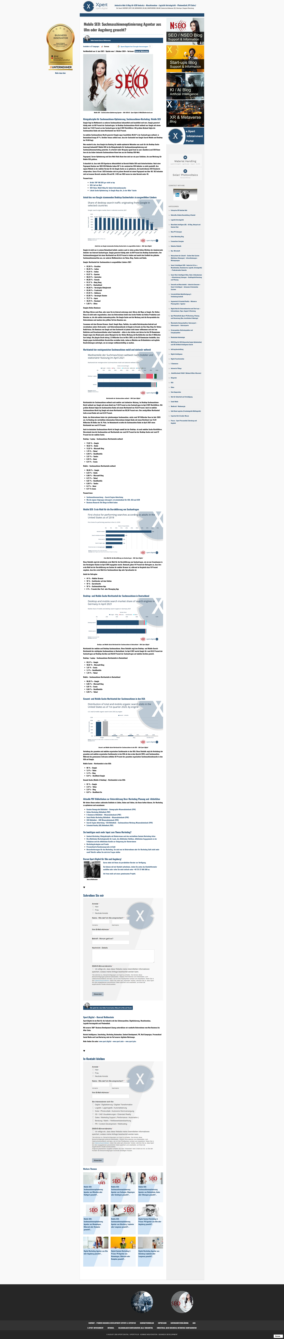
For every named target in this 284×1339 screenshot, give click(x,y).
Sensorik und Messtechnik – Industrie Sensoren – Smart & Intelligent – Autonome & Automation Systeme (186, 286)
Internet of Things (176, 368)
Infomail (110, 1328)
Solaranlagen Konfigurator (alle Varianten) (135, 1328)
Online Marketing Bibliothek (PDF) (98, 812)
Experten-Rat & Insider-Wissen (180, 416)
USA (172, 382)
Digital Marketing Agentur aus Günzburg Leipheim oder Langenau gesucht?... (148, 1253)
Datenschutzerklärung (179, 1323)
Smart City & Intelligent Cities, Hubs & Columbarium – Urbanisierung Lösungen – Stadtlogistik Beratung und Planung (186, 277)
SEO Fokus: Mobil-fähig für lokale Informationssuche (108, 188)
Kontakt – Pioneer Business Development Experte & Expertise (112, 1323)
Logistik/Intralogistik (177, 220)
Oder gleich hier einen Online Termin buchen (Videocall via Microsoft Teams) (111, 1008)
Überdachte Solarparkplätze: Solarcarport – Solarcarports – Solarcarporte (184, 324)
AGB (194, 1323)
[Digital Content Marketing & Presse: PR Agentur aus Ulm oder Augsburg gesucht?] (150, 1215)
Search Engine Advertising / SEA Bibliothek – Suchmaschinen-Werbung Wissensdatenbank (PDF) (120, 822)
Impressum (162, 1323)
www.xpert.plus (131, 1041)
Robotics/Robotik (176, 246)
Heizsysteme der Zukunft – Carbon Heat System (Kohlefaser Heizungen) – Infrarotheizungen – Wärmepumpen (185, 258)
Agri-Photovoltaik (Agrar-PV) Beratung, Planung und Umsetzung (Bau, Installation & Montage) (185, 317)
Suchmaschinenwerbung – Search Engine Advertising (105, 497)
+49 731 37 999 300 (140, 869)
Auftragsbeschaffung (177, 349)
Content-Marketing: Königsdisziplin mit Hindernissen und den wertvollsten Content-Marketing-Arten (121, 836)
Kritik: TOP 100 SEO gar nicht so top (102, 182)
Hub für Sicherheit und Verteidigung (182, 397)
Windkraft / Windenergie (178, 406)
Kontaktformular (147, 1323)
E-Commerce (174, 363)
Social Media (174, 401)
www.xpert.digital (105, 1041)
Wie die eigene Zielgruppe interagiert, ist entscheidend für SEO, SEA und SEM (113, 500)
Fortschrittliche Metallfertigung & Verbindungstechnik (181, 295)
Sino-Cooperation (176, 392)
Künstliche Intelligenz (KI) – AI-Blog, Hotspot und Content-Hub (185, 225)
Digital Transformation (177, 359)
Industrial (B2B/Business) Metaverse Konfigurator (177, 1328)
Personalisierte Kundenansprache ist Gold (101, 847)
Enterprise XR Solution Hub (179, 210)
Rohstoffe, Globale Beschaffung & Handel (183, 215)
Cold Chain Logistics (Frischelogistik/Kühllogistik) (186, 411)
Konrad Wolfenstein (141, 51)
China (172, 387)
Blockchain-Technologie (178, 337)
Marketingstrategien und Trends (98, 844)
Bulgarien (174, 378)
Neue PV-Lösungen (176, 232)
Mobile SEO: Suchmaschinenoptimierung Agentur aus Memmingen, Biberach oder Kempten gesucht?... (93, 1224)
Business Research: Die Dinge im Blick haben (102, 502)
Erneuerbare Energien (177, 241)
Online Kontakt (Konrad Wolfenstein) (101, 40)
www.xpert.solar (118, 1041)
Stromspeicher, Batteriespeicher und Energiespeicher (182, 331)
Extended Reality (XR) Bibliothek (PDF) (100, 825)
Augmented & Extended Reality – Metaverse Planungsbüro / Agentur (184, 302)
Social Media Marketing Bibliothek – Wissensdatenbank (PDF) (108, 817)
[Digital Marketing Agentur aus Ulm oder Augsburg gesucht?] (95, 1248)
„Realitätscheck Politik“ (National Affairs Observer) (186, 373)
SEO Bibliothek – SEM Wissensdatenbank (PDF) (103, 820)
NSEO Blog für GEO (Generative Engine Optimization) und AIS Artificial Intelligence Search (186, 343)
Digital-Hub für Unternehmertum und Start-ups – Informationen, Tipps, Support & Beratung (185, 309)
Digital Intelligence (176, 354)
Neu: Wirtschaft (175, 251)
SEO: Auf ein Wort (96, 185)
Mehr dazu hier (60, 73)
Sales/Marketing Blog (177, 236)
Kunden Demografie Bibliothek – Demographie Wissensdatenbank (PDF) (111, 809)
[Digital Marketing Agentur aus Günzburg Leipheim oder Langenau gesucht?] (150, 1248)
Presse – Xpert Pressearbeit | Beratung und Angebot (184, 421)
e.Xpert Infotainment (95, 1328)
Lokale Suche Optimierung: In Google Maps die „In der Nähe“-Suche (113, 190)
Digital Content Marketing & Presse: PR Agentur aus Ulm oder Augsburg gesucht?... (149, 1221)
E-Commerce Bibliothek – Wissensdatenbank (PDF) (104, 814)
